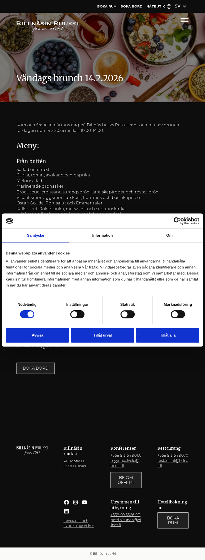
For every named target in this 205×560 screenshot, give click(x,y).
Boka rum (106, 6)
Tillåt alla (168, 335)
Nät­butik (155, 6)
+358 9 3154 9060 (126, 455)
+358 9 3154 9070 (173, 455)
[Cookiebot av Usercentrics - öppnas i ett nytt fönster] (177, 221)
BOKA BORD (35, 368)
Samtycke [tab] (35, 235)
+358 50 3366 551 (125, 515)
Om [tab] (169, 235)
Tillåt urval (103, 335)
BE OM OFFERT (126, 480)
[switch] (77, 314)
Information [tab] (102, 235)
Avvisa (37, 335)
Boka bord (131, 6)
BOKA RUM (173, 520)
